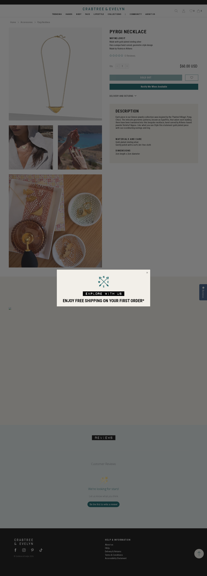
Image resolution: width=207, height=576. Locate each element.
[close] (147, 272)
